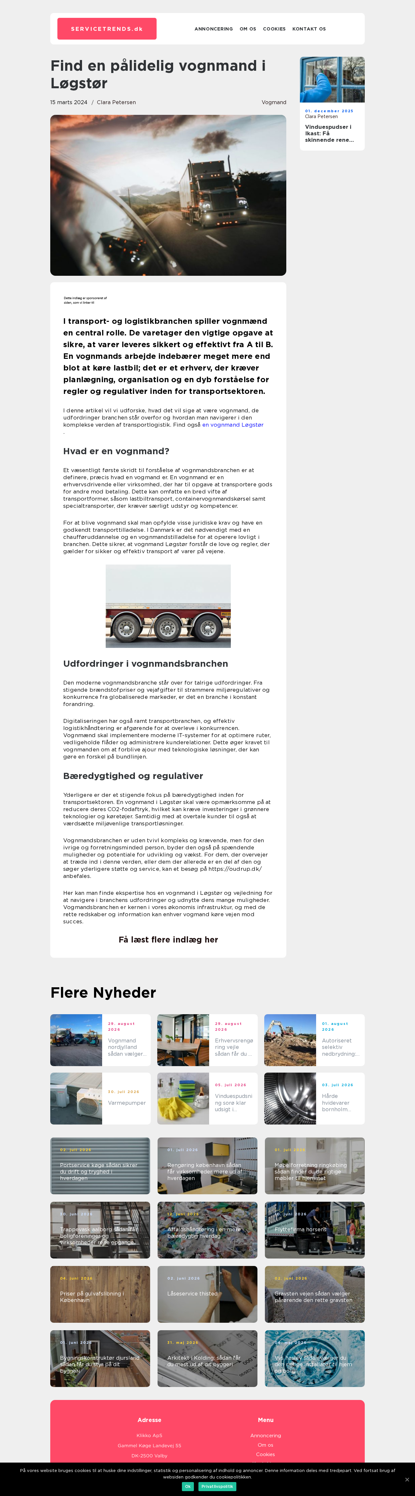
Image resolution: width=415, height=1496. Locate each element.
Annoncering (214, 28)
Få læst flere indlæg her (168, 939)
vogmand (274, 102)
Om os (248, 28)
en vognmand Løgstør (233, 424)
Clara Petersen (116, 102)
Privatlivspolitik (217, 1486)
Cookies (274, 28)
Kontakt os (309, 28)
